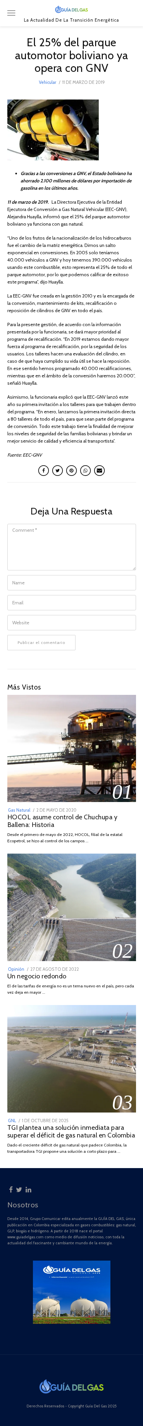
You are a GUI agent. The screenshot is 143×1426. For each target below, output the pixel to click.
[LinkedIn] (28, 1189)
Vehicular (47, 82)
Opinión (16, 969)
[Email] (99, 470)
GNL (12, 1120)
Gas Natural (19, 810)
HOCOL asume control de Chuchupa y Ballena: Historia (62, 821)
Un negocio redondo (37, 976)
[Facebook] (10, 1189)
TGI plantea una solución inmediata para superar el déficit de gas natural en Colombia (71, 1131)
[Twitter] (19, 1189)
